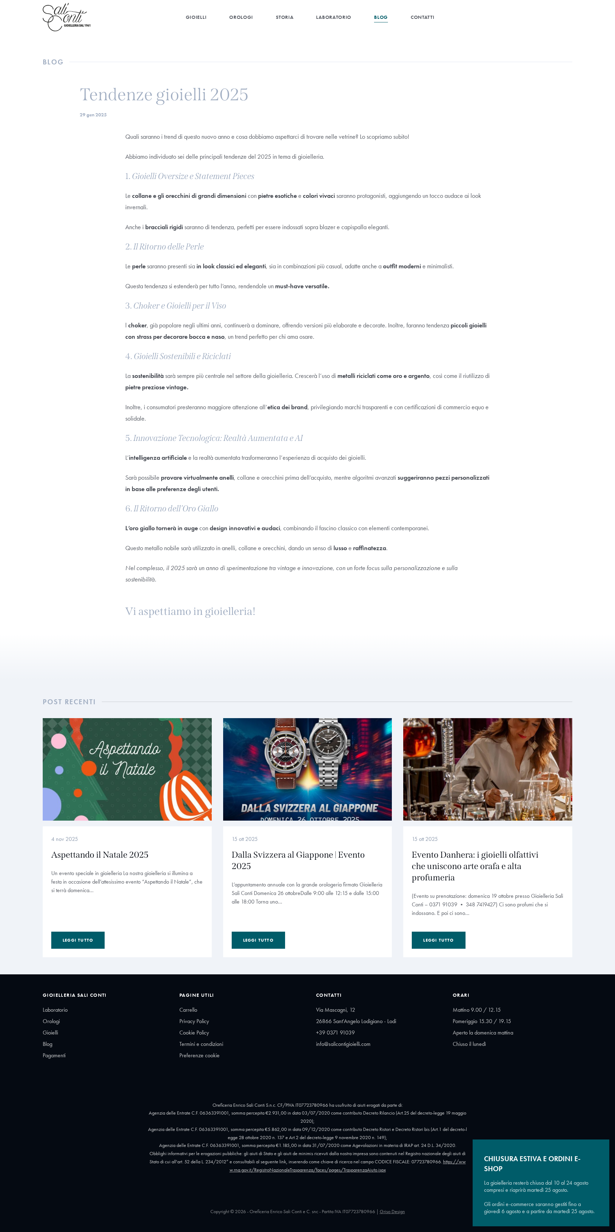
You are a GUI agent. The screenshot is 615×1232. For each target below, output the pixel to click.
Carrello (188, 1009)
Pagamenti (54, 1055)
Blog (381, 17)
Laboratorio (333, 17)
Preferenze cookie (199, 1055)
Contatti (423, 17)
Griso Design (392, 1211)
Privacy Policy (194, 1021)
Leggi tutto (78, 940)
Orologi (241, 17)
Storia (284, 17)
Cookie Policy (194, 1032)
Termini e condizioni (201, 1044)
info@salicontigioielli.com (343, 1044)
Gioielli (196, 17)
